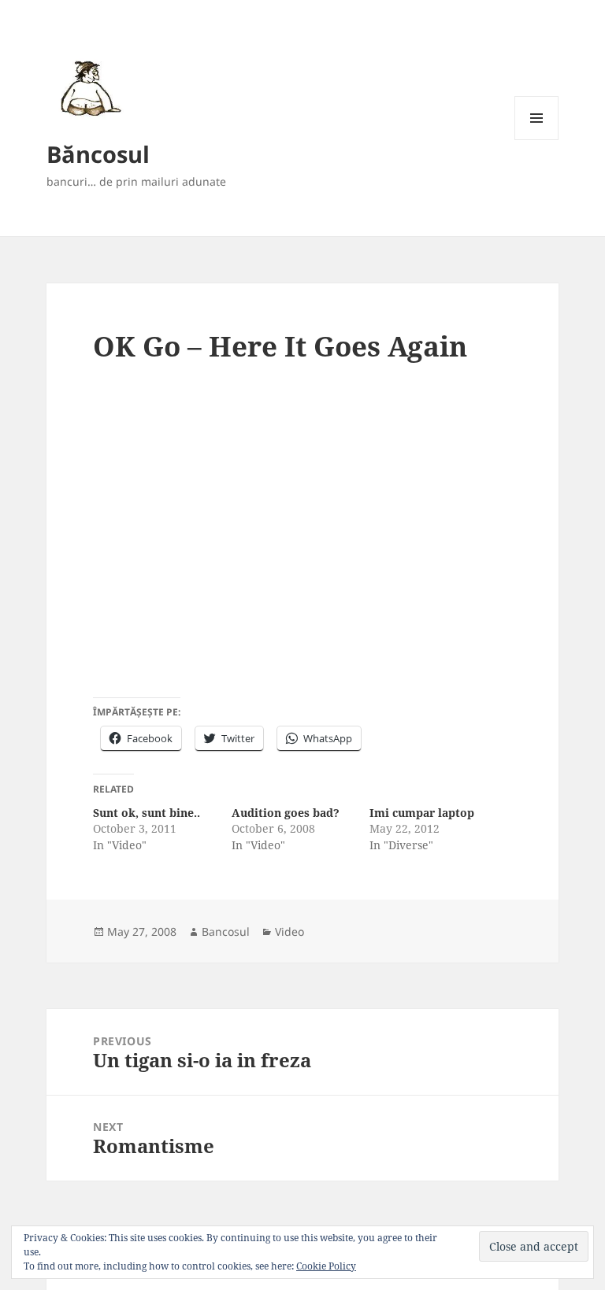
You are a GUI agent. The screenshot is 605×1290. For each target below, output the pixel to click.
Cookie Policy (326, 1266)
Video (289, 931)
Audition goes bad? (286, 812)
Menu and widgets (537, 139)
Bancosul (226, 931)
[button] (87, 87)
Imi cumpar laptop (421, 812)
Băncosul (98, 154)
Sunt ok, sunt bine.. (146, 812)
